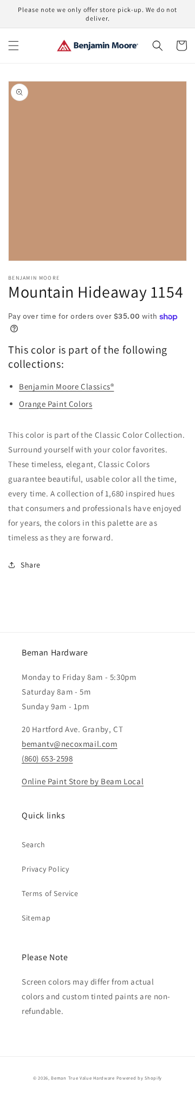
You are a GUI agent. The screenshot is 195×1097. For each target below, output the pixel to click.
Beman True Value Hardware (83, 1078)
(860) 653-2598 (47, 758)
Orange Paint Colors (55, 404)
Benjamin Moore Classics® (66, 386)
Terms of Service (50, 893)
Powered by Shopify (139, 1078)
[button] (13, 46)
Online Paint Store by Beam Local (83, 781)
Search (34, 844)
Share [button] (31, 565)
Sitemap (36, 918)
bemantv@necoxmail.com (70, 744)
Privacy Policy (45, 869)
